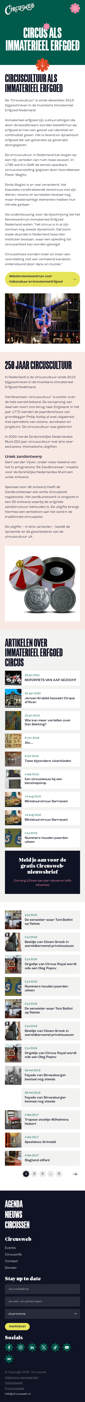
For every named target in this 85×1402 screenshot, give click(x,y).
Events (10, 1248)
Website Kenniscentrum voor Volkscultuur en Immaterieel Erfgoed (36, 279)
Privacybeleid (14, 1388)
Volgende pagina (75, 1174)
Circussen (17, 1225)
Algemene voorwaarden (22, 1377)
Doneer (11, 1268)
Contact (11, 1261)
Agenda (14, 1204)
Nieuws (13, 1214)
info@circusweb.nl (18, 1394)
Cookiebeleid (14, 1383)
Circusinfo (13, 1254)
